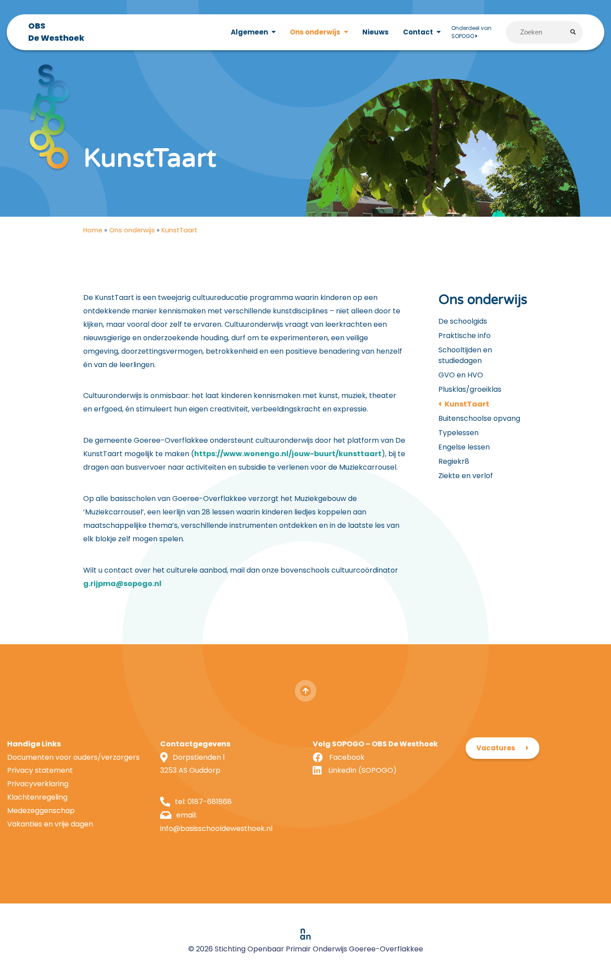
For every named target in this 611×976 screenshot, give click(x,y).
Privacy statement (40, 770)
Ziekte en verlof (465, 476)
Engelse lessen (464, 447)
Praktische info (464, 335)
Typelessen (458, 433)
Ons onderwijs (132, 230)
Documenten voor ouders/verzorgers (73, 757)
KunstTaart (467, 404)
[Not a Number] (305, 934)
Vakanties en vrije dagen (50, 824)
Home (92, 230)
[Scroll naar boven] (305, 691)
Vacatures (495, 748)
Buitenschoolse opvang (479, 418)
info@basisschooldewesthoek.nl (216, 828)
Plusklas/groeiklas (469, 389)
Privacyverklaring (37, 784)
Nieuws (375, 32)
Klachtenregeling (37, 797)
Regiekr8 (453, 461)
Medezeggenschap (41, 810)
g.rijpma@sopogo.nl (122, 583)
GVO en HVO (460, 375)
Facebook (347, 757)
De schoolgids (462, 321)
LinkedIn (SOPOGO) (362, 770)
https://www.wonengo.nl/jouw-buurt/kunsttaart (288, 454)
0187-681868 (209, 801)
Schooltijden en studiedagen (465, 355)
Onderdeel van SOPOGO (471, 32)
